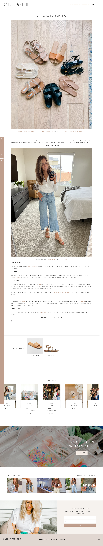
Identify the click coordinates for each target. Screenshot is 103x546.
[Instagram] (20, 491)
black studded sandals (24, 131)
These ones (82, 301)
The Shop (72, 4)
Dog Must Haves (74, 407)
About (40, 539)
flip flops (33, 131)
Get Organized (85, 4)
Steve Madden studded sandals (60, 292)
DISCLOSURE (60, 539)
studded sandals (50, 131)
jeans (66, 259)
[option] (35, 348)
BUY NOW (82, 452)
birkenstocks (40, 131)
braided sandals (51, 259)
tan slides (17, 277)
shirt (62, 259)
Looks (46, 13)
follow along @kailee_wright (86, 475)
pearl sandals (59, 131)
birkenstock (43, 312)
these (39, 284)
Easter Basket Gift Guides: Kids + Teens (29, 409)
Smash (62, 543)
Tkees (23, 301)
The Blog (77, 4)
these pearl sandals (32, 266)
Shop (53, 539)
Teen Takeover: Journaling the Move (51, 409)
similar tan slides (79, 131)
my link (15, 305)
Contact (47, 539)
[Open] (14, 485)
